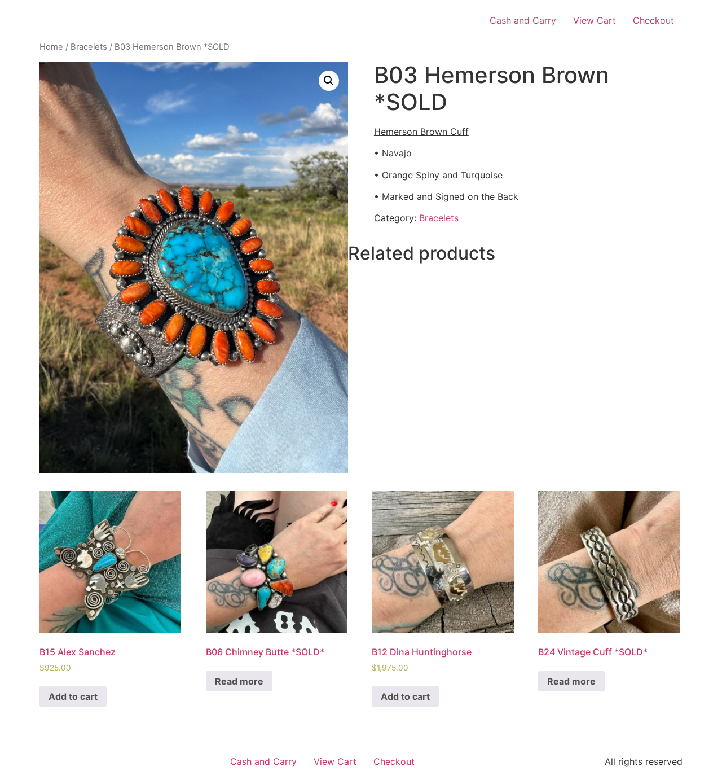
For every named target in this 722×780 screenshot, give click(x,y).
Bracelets (89, 47)
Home (51, 47)
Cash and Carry (523, 20)
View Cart (594, 20)
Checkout (653, 20)
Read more (239, 681)
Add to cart (73, 696)
